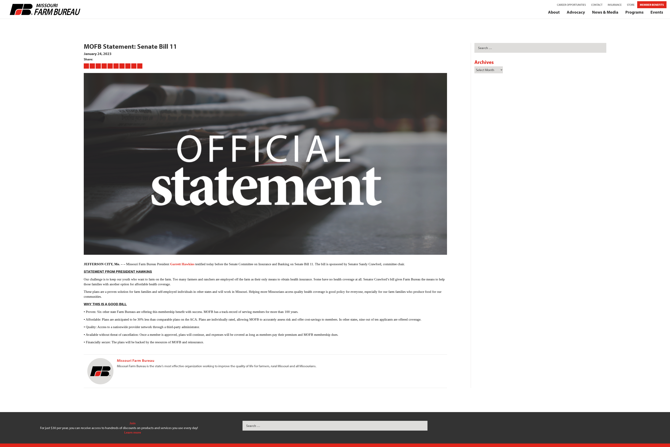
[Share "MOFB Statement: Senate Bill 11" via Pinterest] (110, 66)
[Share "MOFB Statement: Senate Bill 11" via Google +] (99, 66)
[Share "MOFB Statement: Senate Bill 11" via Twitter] (93, 66)
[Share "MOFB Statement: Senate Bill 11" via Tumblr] (104, 66)
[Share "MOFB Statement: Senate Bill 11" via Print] (139, 66)
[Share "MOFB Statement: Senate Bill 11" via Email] (134, 66)
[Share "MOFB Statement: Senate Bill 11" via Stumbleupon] (128, 66)
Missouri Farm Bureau (135, 360)
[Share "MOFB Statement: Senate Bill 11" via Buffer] (122, 66)
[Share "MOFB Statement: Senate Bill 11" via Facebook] (87, 66)
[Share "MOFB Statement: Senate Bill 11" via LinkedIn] (116, 66)
